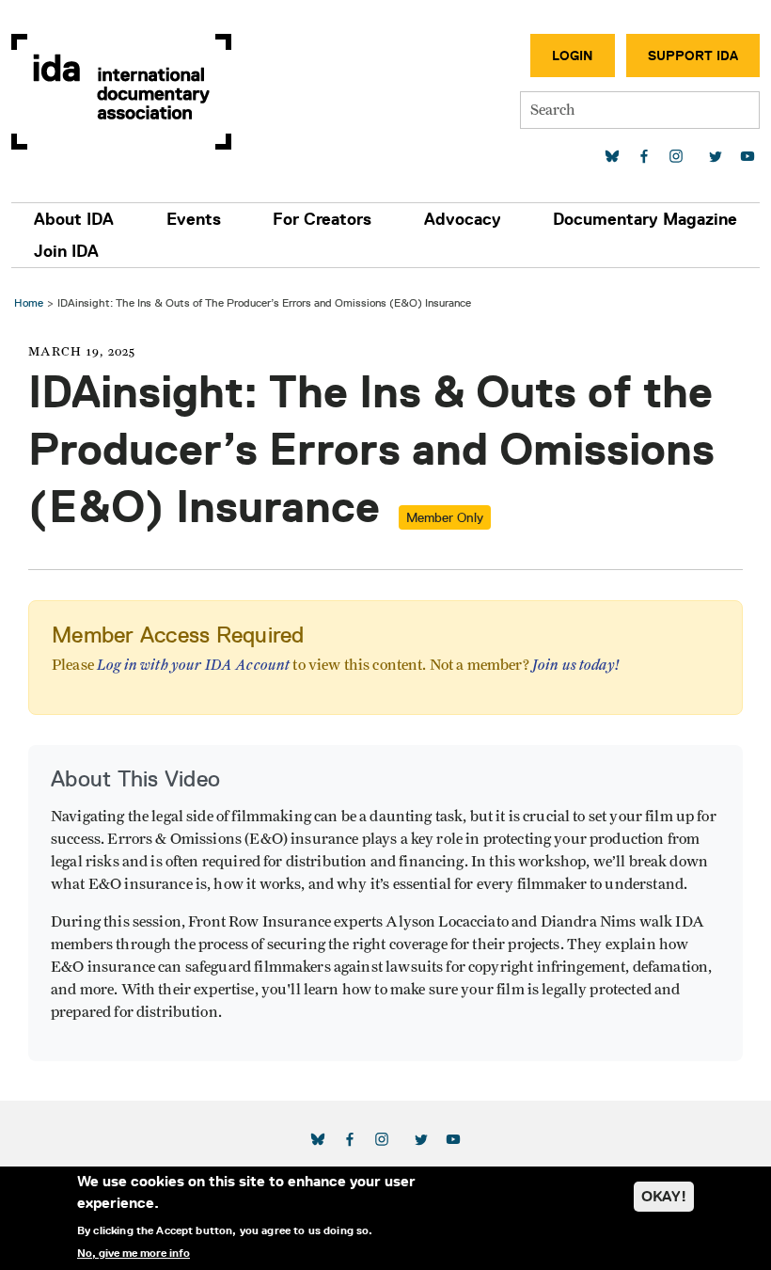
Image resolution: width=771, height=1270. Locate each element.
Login (572, 55)
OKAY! (663, 1196)
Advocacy (462, 219)
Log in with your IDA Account (193, 665)
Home (28, 302)
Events (193, 219)
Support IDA (693, 55)
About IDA (74, 219)
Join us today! (576, 665)
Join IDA (66, 251)
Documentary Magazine (645, 219)
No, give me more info (133, 1253)
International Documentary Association (121, 92)
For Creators (322, 219)
